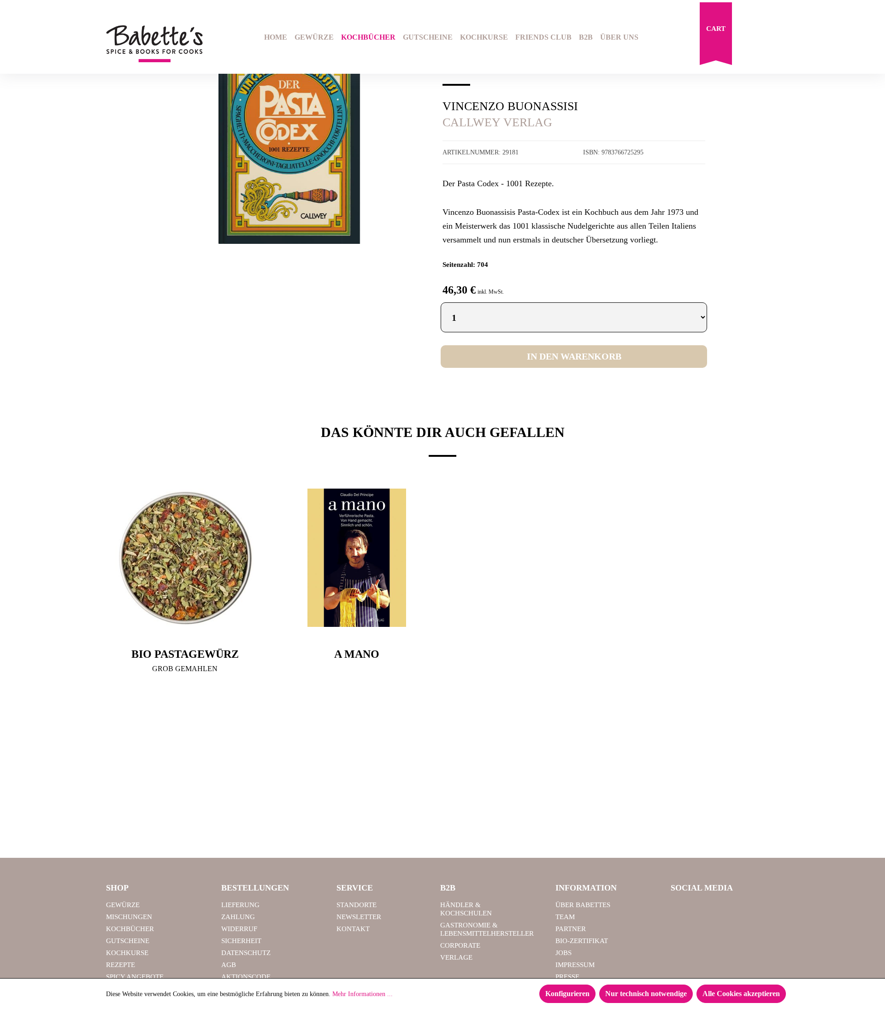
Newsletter (358, 916)
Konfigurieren (567, 993)
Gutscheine (127, 940)
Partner (570, 928)
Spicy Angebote (135, 976)
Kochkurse (127, 952)
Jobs (563, 952)
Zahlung (238, 916)
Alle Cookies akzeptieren (741, 993)
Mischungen (129, 916)
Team (565, 916)
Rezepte (120, 964)
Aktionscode (246, 976)
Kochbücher (130, 928)
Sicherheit (241, 940)
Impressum (575, 964)
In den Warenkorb (574, 356)
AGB (228, 964)
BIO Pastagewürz (185, 654)
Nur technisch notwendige (646, 993)
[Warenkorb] (716, 36)
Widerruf (239, 928)
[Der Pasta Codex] (289, 145)
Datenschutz (246, 952)
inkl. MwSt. (491, 292)
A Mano (356, 654)
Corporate (460, 945)
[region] (289, 145)
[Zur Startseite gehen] (154, 44)
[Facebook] (681, 909)
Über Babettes (582, 905)
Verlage (456, 957)
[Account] (773, 38)
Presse (567, 976)
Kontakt (353, 928)
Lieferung (240, 905)
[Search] (749, 38)
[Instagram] (705, 909)
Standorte (356, 905)
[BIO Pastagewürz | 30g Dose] (185, 558)
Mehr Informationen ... (362, 994)
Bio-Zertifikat (581, 940)
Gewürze (123, 905)
